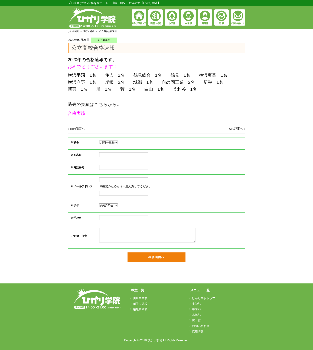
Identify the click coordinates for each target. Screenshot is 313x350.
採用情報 (198, 331)
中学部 (196, 309)
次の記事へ (235, 128)
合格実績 (76, 113)
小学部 (196, 303)
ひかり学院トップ (203, 298)
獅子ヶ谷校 (89, 31)
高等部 (196, 314)
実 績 (196, 320)
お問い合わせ (200, 326)
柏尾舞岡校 (140, 309)
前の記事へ (77, 128)
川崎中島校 (140, 298)
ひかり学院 (73, 31)
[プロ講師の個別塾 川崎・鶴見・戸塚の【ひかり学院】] (93, 17)
